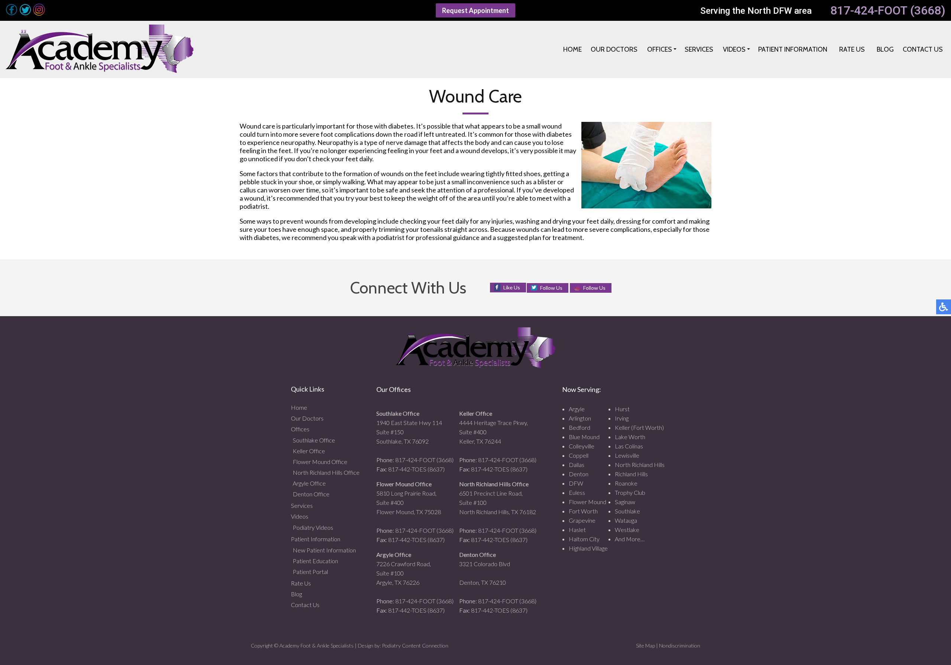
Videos (299, 516)
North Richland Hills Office (326, 472)
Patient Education (315, 560)
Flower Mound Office (320, 461)
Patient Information (315, 538)
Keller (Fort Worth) (639, 427)
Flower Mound (587, 501)
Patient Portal (310, 571)
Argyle (577, 408)
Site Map (645, 645)
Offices (300, 428)
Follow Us (551, 288)
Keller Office (309, 450)
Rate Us (301, 583)
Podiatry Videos (313, 527)
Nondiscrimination (679, 645)
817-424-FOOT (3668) (887, 10)
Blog (296, 593)
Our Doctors (307, 418)
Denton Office (311, 493)
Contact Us (305, 604)
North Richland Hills (640, 464)
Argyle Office (309, 483)
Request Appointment (475, 10)
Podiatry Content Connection (415, 645)
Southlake (627, 511)
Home (299, 407)
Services (302, 505)
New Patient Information (324, 550)
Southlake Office (314, 440)
